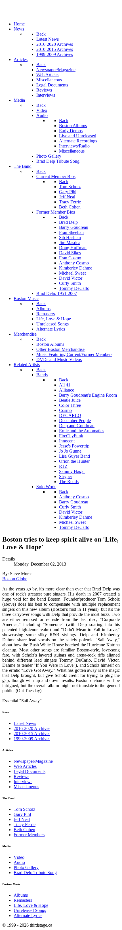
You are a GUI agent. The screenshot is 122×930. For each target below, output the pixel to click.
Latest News (25, 723)
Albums (21, 895)
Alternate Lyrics (28, 915)
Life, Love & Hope (31, 905)
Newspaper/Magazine (33, 761)
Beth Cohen (24, 829)
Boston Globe (14, 578)
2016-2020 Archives (32, 728)
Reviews (21, 776)
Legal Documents (29, 771)
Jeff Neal (22, 819)
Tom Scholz (24, 809)
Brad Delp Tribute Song (35, 872)
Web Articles (25, 766)
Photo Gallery (26, 867)
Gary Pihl (22, 814)
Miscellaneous (26, 786)
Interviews (23, 781)
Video (19, 857)
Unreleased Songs (30, 910)
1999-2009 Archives (32, 738)
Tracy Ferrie (24, 824)
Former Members (29, 834)
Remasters (23, 900)
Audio (19, 862)
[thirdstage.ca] (32, 14)
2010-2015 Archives (32, 733)
